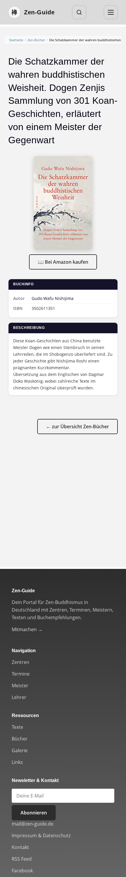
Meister (20, 685)
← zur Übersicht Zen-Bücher (77, 426)
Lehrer (19, 697)
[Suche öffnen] (79, 12)
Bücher (20, 739)
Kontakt (20, 847)
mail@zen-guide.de (32, 824)
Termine (21, 674)
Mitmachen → (27, 629)
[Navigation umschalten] (111, 12)
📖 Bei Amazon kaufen (63, 262)
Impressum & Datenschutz (41, 835)
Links (17, 762)
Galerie (20, 750)
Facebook (22, 870)
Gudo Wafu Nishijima (53, 298)
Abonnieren (34, 812)
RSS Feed (22, 859)
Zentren (20, 662)
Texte (17, 727)
